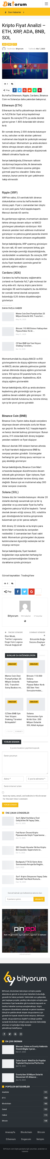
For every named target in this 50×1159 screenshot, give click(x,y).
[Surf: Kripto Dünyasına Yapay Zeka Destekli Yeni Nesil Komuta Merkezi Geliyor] (8, 879)
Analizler (12, 664)
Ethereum (11, 1139)
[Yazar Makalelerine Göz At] (25, 606)
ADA (4, 44)
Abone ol (39, 899)
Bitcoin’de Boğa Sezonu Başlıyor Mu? (37, 642)
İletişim (40, 1139)
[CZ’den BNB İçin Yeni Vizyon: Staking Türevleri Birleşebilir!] (8, 346)
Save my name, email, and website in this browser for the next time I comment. (24, 797)
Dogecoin (26, 1139)
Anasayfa (10, 1132)
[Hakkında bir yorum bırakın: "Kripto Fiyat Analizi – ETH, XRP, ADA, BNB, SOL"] (12, 84)
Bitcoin (5, 1121)
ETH (14, 44)
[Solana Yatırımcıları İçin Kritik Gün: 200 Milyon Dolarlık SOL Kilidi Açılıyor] (36, 704)
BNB (9, 44)
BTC (4, 1098)
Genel (4, 1109)
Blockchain (6, 1104)
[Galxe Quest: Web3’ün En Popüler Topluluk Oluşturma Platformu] (8, 1063)
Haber (4, 1115)
